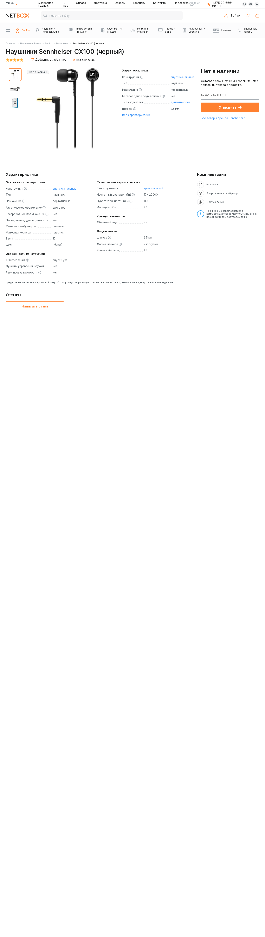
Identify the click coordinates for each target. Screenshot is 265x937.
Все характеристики (136, 115)
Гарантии (139, 2)
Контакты (159, 2)
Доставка (100, 2)
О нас (65, 4)
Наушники (62, 43)
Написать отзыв (35, 306)
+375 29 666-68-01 (222, 4)
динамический (180, 102)
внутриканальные (182, 77)
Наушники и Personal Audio (35, 43)
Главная (10, 43)
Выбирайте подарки (45, 4)
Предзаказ (181, 2)
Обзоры (120, 2)
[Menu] (8, 30)
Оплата (81, 2)
